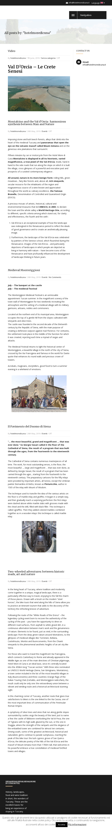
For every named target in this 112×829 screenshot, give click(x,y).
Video (11, 51)
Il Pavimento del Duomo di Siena (29, 426)
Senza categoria (48, 58)
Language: (96, 3)
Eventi (44, 131)
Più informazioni (77, 824)
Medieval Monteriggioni (24, 270)
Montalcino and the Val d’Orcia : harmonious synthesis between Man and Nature (37, 123)
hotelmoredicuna (18, 58)
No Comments (55, 277)
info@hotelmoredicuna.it (79, 2)
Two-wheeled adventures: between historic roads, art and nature (36, 573)
